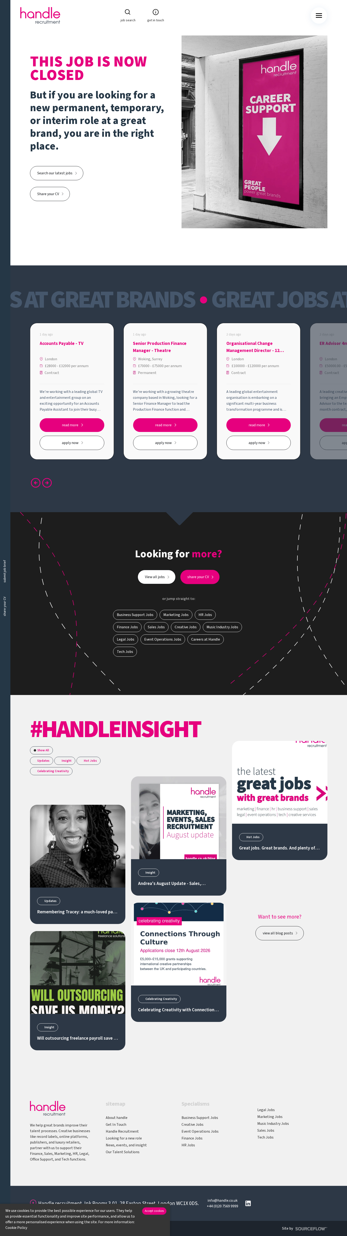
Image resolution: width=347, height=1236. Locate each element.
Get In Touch (116, 1124)
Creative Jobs (192, 1124)
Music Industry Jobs (273, 1123)
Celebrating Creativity (53, 771)
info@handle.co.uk (222, 1200)
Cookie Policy (16, 1227)
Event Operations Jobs (200, 1131)
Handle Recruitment (122, 1131)
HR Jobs (188, 1145)
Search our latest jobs (54, 173)
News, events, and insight (126, 1145)
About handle (116, 1117)
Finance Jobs (192, 1138)
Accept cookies (154, 1211)
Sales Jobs (265, 1130)
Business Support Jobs (200, 1117)
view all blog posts (278, 933)
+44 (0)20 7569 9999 (222, 1206)
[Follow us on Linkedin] (248, 1203)
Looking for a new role (124, 1138)
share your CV (4, 606)
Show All (43, 750)
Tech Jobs (265, 1137)
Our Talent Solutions (123, 1152)
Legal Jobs (266, 1110)
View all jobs (155, 577)
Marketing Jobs (270, 1116)
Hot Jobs (90, 761)
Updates (43, 761)
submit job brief (4, 571)
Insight (67, 761)
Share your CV (48, 194)
